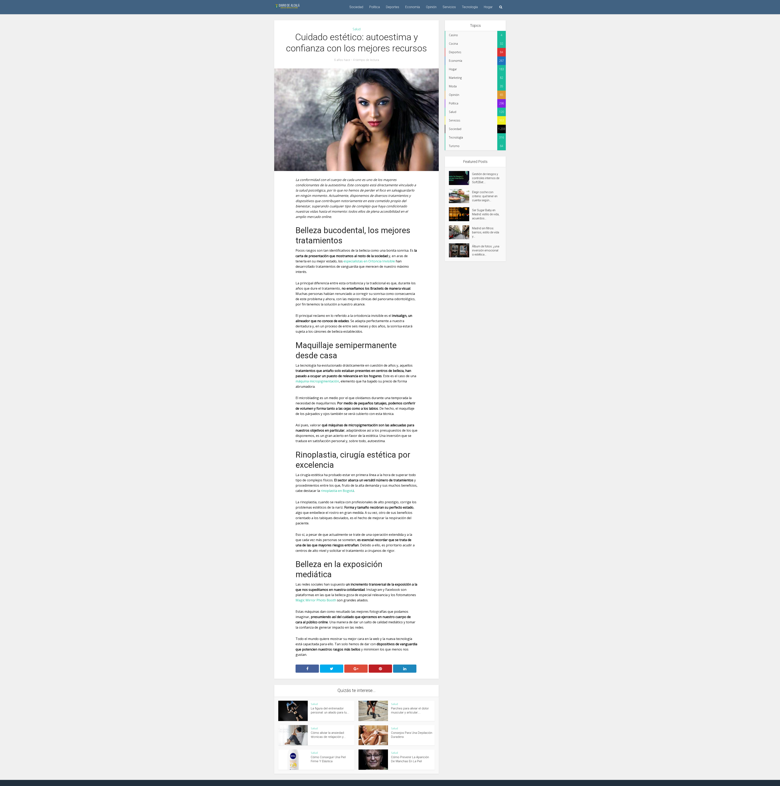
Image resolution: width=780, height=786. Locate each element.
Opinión (431, 7)
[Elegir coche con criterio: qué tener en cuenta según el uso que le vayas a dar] (460, 196)
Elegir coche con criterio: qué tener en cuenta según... (484, 196)
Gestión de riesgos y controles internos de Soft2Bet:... (485, 178)
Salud (357, 29)
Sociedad (356, 7)
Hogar (488, 7)
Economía (412, 7)
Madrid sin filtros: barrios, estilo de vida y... (485, 232)
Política (374, 7)
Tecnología (470, 7)
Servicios (449, 7)
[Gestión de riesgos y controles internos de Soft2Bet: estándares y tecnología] (460, 178)
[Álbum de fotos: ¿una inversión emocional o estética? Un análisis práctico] (460, 250)
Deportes (392, 7)
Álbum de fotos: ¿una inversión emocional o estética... (485, 250)
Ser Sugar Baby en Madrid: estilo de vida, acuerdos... (485, 214)
